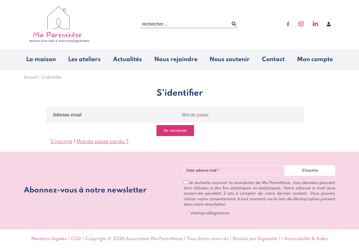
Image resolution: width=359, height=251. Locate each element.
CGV (76, 239)
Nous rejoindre (175, 59)
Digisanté (267, 239)
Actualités (127, 59)
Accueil (31, 77)
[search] (189, 24)
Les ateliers (84, 59)
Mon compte (315, 59)
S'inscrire (61, 141)
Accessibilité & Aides (306, 239)
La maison (41, 59)
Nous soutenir (230, 59)
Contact (273, 59)
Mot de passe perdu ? (102, 141)
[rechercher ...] (234, 24)
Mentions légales (49, 239)
